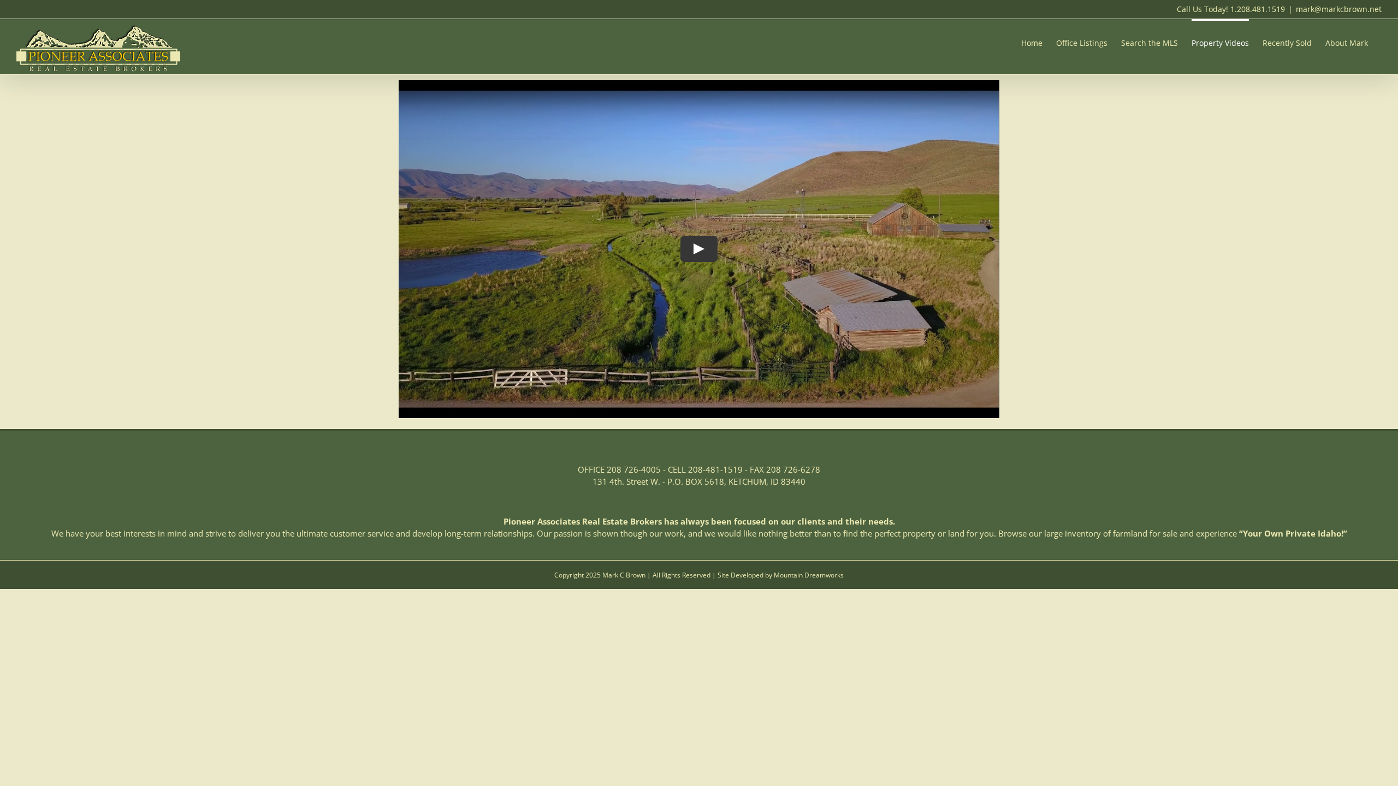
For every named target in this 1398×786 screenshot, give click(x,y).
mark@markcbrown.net (1339, 9)
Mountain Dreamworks (809, 575)
